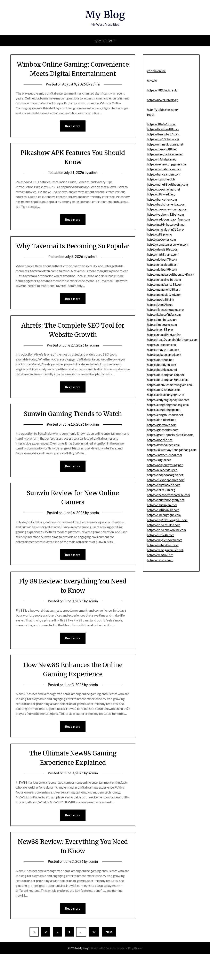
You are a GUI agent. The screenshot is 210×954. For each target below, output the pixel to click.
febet (150, 114)
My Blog (105, 14)
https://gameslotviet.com (164, 294)
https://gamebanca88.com (164, 284)
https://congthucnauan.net (165, 415)
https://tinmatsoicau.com (164, 169)
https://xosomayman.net (163, 189)
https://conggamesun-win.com (167, 244)
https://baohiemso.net (162, 369)
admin (95, 84)
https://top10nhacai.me (163, 139)
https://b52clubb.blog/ (162, 100)
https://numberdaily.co (162, 470)
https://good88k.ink (160, 299)
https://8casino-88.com (163, 129)
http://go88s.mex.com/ (162, 109)
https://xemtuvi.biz (160, 555)
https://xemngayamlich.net (165, 550)
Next (109, 931)
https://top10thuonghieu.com (167, 520)
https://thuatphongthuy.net (165, 500)
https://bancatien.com (162, 199)
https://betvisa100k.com (163, 390)
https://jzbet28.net (160, 304)
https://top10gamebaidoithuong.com (172, 339)
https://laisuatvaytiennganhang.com (171, 450)
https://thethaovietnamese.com (168, 495)
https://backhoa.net (160, 360)
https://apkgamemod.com (164, 354)
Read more (72, 126)
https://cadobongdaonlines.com (168, 219)
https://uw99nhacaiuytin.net (166, 224)
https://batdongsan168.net (165, 375)
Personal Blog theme (129, 948)
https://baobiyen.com (161, 364)
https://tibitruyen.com (162, 505)
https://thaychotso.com (163, 349)
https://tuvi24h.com (160, 535)
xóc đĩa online (156, 71)
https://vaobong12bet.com (165, 214)
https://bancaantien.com (163, 174)
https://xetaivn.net (160, 560)
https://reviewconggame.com (167, 164)
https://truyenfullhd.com (163, 525)
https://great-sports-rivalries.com (170, 435)
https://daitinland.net (161, 420)
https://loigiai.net (159, 460)
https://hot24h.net (159, 440)
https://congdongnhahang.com (168, 405)
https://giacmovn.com (161, 425)
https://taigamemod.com (163, 485)
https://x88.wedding (161, 194)
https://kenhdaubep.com (163, 445)
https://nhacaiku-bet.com (164, 279)
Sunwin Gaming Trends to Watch (73, 414)
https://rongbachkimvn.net (165, 154)
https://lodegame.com (162, 324)
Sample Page (105, 41)
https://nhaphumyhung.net (165, 465)
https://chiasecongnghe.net (165, 394)
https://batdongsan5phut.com (167, 379)
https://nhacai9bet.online (164, 334)
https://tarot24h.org (161, 490)
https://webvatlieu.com (162, 545)
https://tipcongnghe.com (164, 515)
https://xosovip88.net (162, 149)
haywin (152, 80)
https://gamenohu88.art (163, 289)
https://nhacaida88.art (162, 264)
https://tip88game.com (162, 254)
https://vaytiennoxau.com (164, 540)
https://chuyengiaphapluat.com (168, 400)
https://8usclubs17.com (163, 134)
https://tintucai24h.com (163, 510)
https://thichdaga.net (161, 159)
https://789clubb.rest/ (162, 90)
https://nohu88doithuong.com (167, 184)
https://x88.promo (159, 234)
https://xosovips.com (161, 239)
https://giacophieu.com (162, 430)
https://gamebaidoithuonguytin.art (170, 274)
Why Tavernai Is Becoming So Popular (73, 246)
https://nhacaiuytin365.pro (165, 229)
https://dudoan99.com (162, 269)
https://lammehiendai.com (164, 455)
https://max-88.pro (160, 329)
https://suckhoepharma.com (165, 480)
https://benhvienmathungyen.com (170, 385)
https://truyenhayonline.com (166, 530)
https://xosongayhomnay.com (167, 209)
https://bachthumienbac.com (166, 204)
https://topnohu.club (161, 179)
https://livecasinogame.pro (165, 309)
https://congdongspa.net (164, 409)
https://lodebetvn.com (162, 319)
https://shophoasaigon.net (165, 475)
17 (94, 931)
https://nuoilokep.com (162, 344)
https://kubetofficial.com (164, 314)
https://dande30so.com (162, 249)
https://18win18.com (161, 124)
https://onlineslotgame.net (165, 144)
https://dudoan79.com (162, 259)
